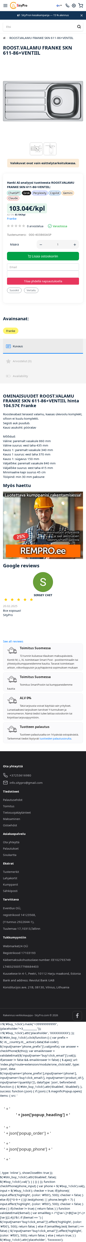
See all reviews (13, 641)
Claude (13, 198)
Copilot (54, 193)
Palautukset (11, 848)
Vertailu (31, 290)
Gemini (68, 193)
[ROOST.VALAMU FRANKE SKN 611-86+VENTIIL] (36, 150)
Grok (26, 193)
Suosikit (14, 290)
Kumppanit (10, 884)
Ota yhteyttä (11, 842)
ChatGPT (14, 193)
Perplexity (39, 193)
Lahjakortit (10, 878)
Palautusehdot (12, 800)
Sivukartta (9, 855)
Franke (11, 218)
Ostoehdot (10, 825)
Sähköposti (10, 891)
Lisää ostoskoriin (44, 256)
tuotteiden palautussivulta (55, 738)
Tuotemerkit (11, 872)
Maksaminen (11, 819)
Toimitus (8, 806)
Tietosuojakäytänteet (17, 812)
